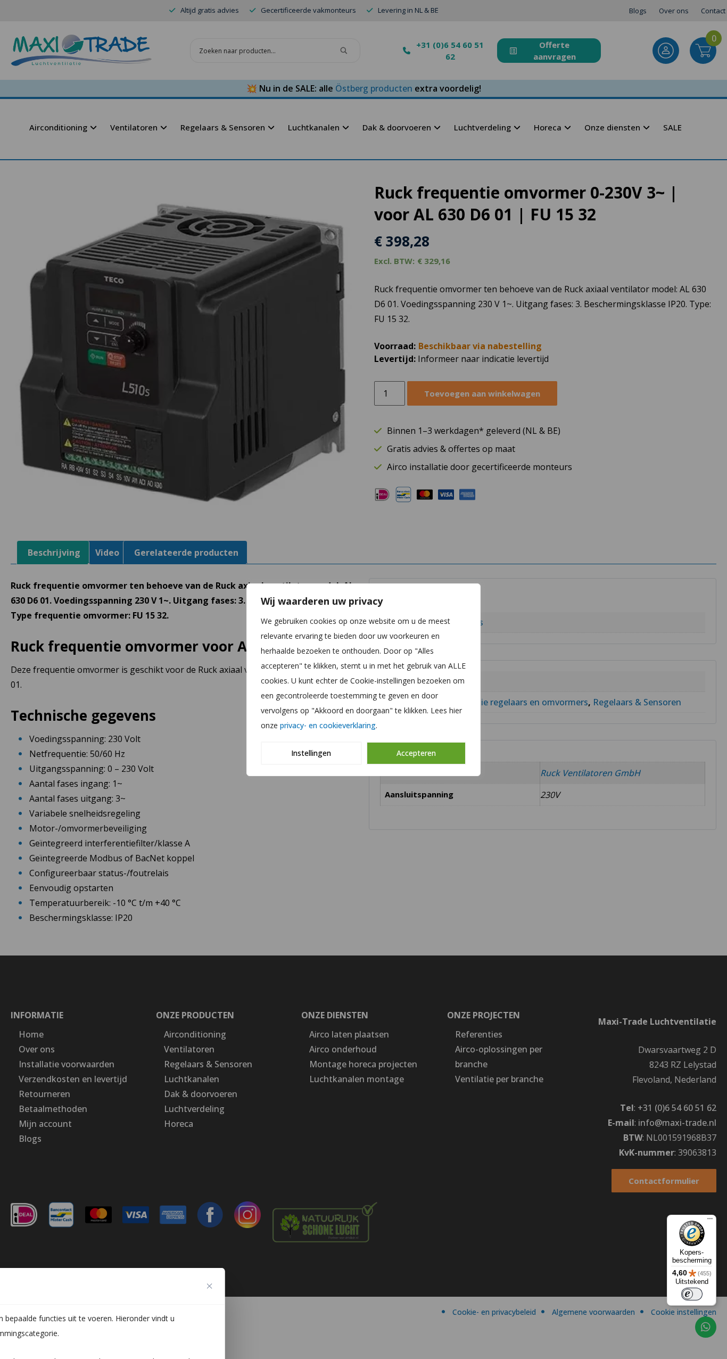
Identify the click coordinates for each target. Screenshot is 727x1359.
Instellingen (311, 753)
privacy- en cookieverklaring (328, 725)
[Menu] (710, 1221)
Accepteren (416, 753)
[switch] (692, 1294)
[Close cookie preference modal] (209, 1286)
